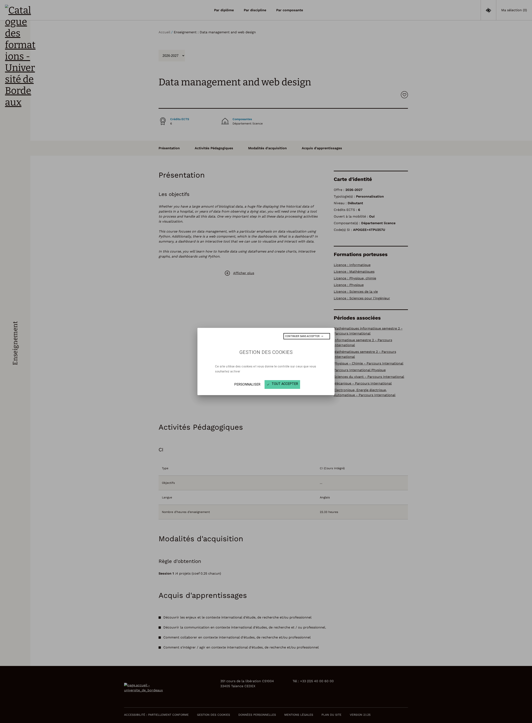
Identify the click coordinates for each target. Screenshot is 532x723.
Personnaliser (247, 384)
